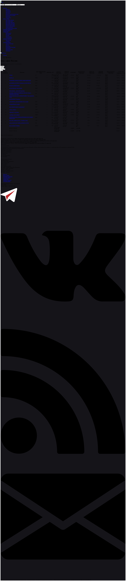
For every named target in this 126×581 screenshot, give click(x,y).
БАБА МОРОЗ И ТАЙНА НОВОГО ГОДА (19, 123)
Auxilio (26, 101)
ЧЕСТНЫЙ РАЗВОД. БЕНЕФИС (17, 107)
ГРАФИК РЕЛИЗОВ (7, 29)
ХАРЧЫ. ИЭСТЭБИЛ (14, 114)
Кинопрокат (8, 33)
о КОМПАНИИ (6, 181)
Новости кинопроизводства (12, 14)
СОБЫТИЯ (5, 31)
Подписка (8, 50)
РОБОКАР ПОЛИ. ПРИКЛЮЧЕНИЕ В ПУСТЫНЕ (21, 117)
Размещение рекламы (10, 47)
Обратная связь (9, 49)
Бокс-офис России (10, 20)
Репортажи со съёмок (10, 15)
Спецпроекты (9, 37)
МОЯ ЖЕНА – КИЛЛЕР (14, 90)
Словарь (8, 41)
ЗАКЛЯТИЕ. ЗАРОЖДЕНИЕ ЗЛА (17, 101)
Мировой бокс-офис (10, 24)
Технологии (8, 17)
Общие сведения (9, 43)
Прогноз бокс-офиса (10, 26)
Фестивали (8, 34)
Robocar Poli (12, 118)
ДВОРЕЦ (11, 112)
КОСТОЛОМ (12, 125)
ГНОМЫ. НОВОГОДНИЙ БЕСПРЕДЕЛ (18, 93)
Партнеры (8, 48)
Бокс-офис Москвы (10, 22)
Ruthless (18, 125)
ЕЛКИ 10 (11, 77)
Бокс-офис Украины (10, 23)
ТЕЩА (10, 75)
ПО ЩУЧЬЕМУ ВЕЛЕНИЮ (15, 88)
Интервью (8, 10)
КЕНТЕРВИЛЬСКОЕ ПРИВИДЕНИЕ (18, 95)
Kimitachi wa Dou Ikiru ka (25, 83)
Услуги (7, 44)
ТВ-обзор (8, 13)
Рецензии (8, 16)
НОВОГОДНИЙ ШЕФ (14, 85)
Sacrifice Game (24, 120)
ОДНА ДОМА (12, 109)
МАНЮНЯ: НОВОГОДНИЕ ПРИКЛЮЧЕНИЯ (20, 80)
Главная (5, 55)
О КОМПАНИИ (7, 42)
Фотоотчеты (8, 36)
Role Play (23, 90)
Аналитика (8, 11)
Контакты (8, 46)
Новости (5, 8)
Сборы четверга (9, 27)
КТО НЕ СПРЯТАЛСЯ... (15, 120)
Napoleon (18, 99)
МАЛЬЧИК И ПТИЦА (14, 83)
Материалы (8, 40)
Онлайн (7, 35)
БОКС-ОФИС (6, 18)
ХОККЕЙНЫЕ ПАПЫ (14, 104)
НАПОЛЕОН (12, 99)
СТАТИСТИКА (6, 30)
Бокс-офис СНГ (9, 21)
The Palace (16, 112)
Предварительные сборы (11, 28)
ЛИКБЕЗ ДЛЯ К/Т (7, 39)
